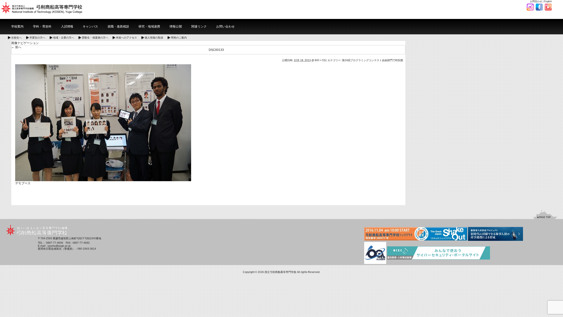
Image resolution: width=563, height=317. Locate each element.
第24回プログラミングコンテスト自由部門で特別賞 (372, 60)
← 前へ (16, 47)
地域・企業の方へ (63, 37)
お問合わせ (536, 1)
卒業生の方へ (37, 37)
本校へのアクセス (126, 37)
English (548, 1)
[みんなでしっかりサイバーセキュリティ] (438, 253)
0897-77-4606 (54, 242)
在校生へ (16, 37)
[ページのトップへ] (545, 214)
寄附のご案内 (179, 37)
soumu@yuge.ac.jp (59, 246)
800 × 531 (321, 60)
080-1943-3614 (86, 248)
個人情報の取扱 (154, 37)
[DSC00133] (103, 122)
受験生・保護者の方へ (95, 37)
